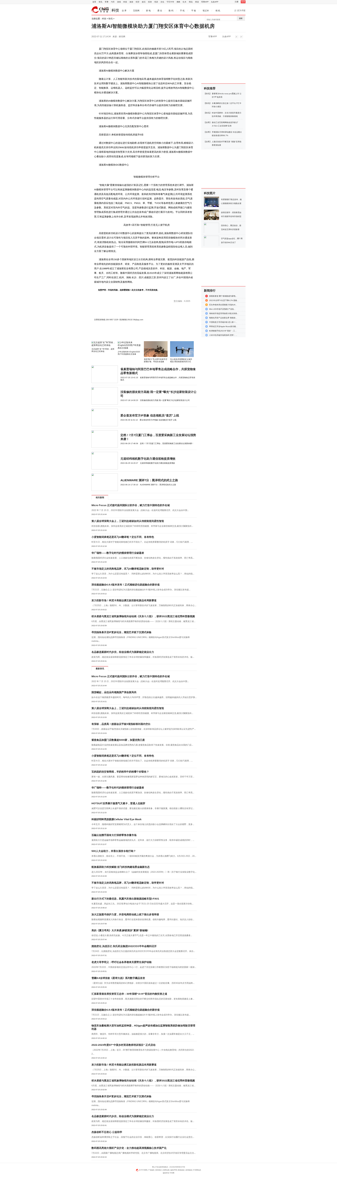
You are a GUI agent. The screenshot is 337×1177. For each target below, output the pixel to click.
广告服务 (151, 1170)
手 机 (182, 10)
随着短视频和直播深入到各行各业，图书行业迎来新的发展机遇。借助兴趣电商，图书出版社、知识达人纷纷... (142, 919)
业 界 (124, 10)
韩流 (191, 2)
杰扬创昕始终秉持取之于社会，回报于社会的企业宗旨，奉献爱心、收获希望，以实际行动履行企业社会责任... (142, 1137)
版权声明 (174, 1170)
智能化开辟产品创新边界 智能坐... (223, 318)
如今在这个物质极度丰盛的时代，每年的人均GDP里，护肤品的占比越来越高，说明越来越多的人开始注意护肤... (144, 697)
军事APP (205, 2)
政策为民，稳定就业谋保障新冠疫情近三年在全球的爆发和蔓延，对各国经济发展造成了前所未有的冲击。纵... (142, 657)
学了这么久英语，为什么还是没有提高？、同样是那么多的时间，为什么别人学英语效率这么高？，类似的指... (142, 574)
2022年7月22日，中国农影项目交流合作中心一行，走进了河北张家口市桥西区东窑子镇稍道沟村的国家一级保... (143, 967)
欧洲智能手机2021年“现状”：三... (223, 331)
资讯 (100, 2)
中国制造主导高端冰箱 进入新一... (223, 322)
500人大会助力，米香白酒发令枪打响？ (113, 851)
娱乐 (144, 2)
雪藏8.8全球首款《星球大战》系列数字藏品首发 (118, 978)
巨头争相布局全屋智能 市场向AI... (223, 305)
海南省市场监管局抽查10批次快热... (224, 313)
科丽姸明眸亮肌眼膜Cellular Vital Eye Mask (116, 819)
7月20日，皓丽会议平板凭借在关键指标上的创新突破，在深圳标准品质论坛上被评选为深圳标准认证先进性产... (143, 729)
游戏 (119, 2)
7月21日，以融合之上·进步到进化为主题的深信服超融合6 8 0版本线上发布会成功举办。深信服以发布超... (140, 589)
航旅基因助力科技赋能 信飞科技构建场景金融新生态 (120, 867)
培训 (156, 2)
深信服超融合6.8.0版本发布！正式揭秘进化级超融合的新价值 (125, 584)
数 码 (171, 10)
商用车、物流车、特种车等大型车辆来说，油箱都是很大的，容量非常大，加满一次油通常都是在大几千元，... (142, 1034)
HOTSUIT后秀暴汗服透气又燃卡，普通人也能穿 (118, 803)
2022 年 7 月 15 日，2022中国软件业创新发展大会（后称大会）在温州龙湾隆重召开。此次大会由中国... (140, 510)
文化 (162, 2)
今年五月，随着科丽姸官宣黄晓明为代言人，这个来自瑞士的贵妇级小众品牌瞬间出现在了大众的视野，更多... (142, 824)
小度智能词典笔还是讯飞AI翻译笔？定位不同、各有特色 (122, 537)
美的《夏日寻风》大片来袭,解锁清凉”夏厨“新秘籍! (119, 930)
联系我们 (159, 1170)
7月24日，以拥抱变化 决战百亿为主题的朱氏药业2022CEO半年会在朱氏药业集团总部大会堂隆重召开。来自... (143, 951)
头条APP (214, 2)
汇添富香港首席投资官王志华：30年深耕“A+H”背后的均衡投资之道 (129, 993)
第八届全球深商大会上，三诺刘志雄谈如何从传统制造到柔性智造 (127, 521)
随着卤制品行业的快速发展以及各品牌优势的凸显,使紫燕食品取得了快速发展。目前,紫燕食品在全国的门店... (142, 745)
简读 (197, 2)
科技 (125, 2)
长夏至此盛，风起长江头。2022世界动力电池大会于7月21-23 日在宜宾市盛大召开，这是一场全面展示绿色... (142, 904)
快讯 (110, 19)
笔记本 (206, 10)
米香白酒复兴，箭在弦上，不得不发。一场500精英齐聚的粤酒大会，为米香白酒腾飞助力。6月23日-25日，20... (143, 856)
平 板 (193, 10)
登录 (243, 2)
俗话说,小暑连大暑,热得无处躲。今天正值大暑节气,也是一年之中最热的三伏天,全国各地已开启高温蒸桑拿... (141, 935)
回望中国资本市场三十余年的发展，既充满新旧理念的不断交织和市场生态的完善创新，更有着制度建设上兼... (142, 999)
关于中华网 (143, 1170)
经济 (137, 2)
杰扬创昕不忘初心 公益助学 (106, 1132)
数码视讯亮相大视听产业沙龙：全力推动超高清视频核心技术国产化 (129, 1148)
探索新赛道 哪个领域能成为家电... (223, 296)
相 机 (217, 10)
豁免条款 (181, 1170)
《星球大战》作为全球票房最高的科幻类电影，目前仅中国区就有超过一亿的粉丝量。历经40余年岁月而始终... (142, 983)
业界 (207, 122)
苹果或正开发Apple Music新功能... (223, 326)
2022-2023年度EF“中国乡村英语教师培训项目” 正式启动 (123, 1045)
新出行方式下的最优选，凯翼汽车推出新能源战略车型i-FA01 (125, 898)
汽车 (113, 2)
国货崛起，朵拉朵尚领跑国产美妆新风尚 (114, 692)
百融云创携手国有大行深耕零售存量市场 (114, 835)
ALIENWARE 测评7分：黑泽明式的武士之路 (149, 480)
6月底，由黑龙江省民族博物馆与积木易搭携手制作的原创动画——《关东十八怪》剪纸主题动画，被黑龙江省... (143, 621)
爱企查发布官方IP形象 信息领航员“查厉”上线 (149, 415)
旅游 (131, 2)
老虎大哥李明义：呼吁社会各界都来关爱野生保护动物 (121, 962)
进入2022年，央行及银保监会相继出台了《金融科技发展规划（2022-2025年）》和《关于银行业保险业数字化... (143, 872)
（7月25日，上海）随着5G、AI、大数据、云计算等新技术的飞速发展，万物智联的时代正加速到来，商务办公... (143, 605)
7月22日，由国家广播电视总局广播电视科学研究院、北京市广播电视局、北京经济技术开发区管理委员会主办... (143, 1153)
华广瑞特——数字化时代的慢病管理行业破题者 (117, 553)
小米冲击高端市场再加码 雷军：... (223, 335)
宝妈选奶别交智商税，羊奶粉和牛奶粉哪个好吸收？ (120, 771)
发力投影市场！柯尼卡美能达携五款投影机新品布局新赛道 (124, 600)
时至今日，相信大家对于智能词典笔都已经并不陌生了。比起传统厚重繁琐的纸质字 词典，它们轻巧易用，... (142, 542)
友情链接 (189, 1170)
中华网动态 (197, 1170)
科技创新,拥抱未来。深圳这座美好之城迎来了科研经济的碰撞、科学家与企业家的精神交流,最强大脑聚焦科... (142, 526)
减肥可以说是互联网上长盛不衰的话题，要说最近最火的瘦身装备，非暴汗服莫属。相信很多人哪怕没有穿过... (142, 808)
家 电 (148, 10)
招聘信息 (166, 1170)
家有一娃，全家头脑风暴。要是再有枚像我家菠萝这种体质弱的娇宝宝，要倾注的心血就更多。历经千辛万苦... (142, 777)
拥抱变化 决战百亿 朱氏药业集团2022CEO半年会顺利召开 (124, 946)
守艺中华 (170, 2)
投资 (150, 2)
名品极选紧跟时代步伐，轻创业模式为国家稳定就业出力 (122, 652)
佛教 (178, 2)
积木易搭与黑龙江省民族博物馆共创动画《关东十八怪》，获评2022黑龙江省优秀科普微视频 (143, 616)
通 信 (159, 10)
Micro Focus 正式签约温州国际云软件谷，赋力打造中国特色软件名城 (130, 505)
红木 (184, 2)
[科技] (100, 9)
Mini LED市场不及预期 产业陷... (222, 309)
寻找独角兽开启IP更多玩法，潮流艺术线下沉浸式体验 (121, 632)
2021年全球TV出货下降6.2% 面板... (224, 300)
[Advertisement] (136, 334)
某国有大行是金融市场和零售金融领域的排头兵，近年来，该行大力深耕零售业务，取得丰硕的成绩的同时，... (142, 840)
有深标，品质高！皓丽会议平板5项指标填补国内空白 (120, 724)
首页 (94, 2)
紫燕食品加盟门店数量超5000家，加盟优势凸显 (118, 740)
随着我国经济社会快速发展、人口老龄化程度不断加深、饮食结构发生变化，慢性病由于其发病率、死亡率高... (142, 558)
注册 (236, 2)
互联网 (136, 10)
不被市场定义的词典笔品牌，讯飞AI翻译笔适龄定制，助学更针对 (127, 568)
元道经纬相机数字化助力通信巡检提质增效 (147, 458)
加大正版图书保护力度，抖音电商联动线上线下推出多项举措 (125, 914)
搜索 (240, 18)
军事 (106, 2)
